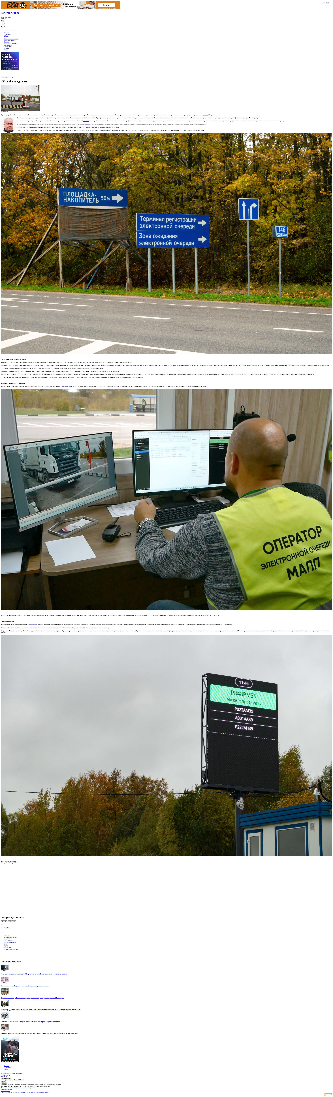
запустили (86, 121)
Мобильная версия (6, 1089)
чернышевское (8, 940)
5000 (14, 921)
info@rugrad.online (6, 1073)
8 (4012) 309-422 (5, 1075)
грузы (6, 945)
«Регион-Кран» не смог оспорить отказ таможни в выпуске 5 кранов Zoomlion (30, 1022)
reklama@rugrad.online (7, 1080)
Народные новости (9, 40)
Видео (6, 49)
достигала (205, 115)
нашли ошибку (5, 1091)
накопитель (7, 947)
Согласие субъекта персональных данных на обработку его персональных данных (25, 1092)
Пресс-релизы (8, 45)
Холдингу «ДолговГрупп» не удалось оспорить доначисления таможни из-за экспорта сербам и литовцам (40, 1010)
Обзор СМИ (7, 46)
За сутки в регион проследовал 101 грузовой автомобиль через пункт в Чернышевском (34, 974)
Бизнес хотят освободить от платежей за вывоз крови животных (25, 986)
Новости (6, 32)
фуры (5, 944)
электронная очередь (10, 937)
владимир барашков (10, 942)
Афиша (6, 36)
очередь (6, 935)
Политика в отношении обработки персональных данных (18, 1087)
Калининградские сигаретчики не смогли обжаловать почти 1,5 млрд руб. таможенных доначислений (39, 1033)
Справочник (8, 34)
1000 (9, 921)
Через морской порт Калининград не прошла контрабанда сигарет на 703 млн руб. (32, 998)
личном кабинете (65, 386)
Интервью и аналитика (11, 43)
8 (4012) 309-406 (19, 1080)
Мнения (6, 42)
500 (6, 921)
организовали (33, 624)
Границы (6, 927)
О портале (4, 1076)
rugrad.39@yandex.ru (18, 1073)
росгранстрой (8, 939)
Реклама (3, 1081)
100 (2, 921)
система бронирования (11, 949)
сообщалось (86, 124)
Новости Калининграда (11, 39)
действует (37, 377)
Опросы (6, 48)
